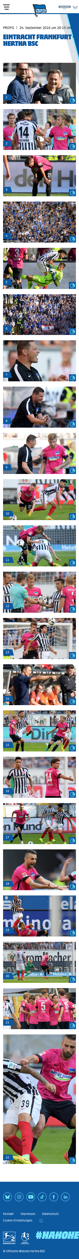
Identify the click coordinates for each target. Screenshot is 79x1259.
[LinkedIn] (65, 1198)
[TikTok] (42, 1198)
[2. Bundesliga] (9, 1238)
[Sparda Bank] (65, 6)
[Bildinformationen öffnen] (72, 100)
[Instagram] (19, 1198)
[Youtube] (30, 1198)
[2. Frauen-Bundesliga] (25, 1238)
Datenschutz (50, 1214)
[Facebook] (53, 1198)
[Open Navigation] (6, 7)
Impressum (28, 1214)
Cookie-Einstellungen (17, 1220)
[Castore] (75, 6)
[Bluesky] (7, 1198)
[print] (41, 1220)
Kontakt (8, 1214)
